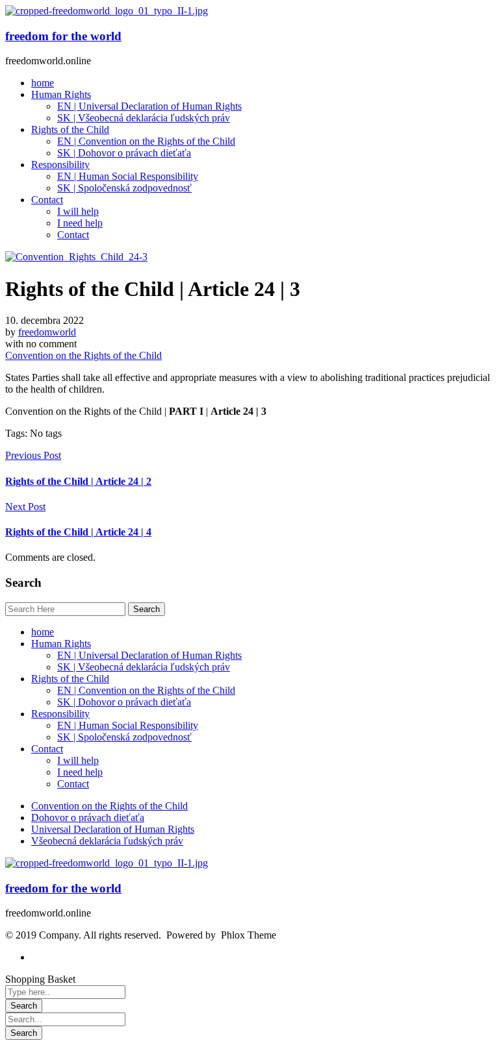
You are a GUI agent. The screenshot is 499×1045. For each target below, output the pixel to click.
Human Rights (61, 643)
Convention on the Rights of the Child (83, 355)
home (42, 631)
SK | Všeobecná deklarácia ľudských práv (143, 666)
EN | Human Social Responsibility (127, 725)
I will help (78, 760)
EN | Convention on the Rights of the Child (146, 690)
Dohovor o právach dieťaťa (87, 817)
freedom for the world (63, 36)
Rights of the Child (70, 678)
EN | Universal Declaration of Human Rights (149, 655)
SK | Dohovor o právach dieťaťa (124, 701)
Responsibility (60, 713)
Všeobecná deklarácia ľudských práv (107, 840)
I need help (80, 772)
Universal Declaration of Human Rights (112, 829)
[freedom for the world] (106, 10)
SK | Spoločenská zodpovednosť (124, 737)
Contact (47, 748)
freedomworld (47, 332)
